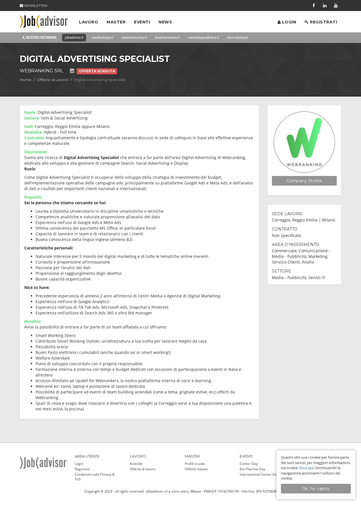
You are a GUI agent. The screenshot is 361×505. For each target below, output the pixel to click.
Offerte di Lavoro (52, 79)
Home (25, 79)
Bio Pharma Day (252, 469)
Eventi (142, 22)
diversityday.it (237, 38)
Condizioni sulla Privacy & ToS (95, 477)
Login (288, 22)
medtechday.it (102, 38)
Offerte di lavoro (142, 469)
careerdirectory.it (134, 38)
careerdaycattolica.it (203, 38)
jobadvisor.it (74, 38)
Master (116, 22)
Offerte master (196, 469)
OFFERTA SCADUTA (97, 71)
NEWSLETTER (35, 5)
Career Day (249, 463)
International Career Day (259, 474)
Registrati (323, 22)
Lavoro (88, 22)
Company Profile (304, 180)
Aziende (136, 463)
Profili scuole (195, 463)
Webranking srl (41, 70)
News (165, 22)
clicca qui (305, 467)
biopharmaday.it (167, 38)
